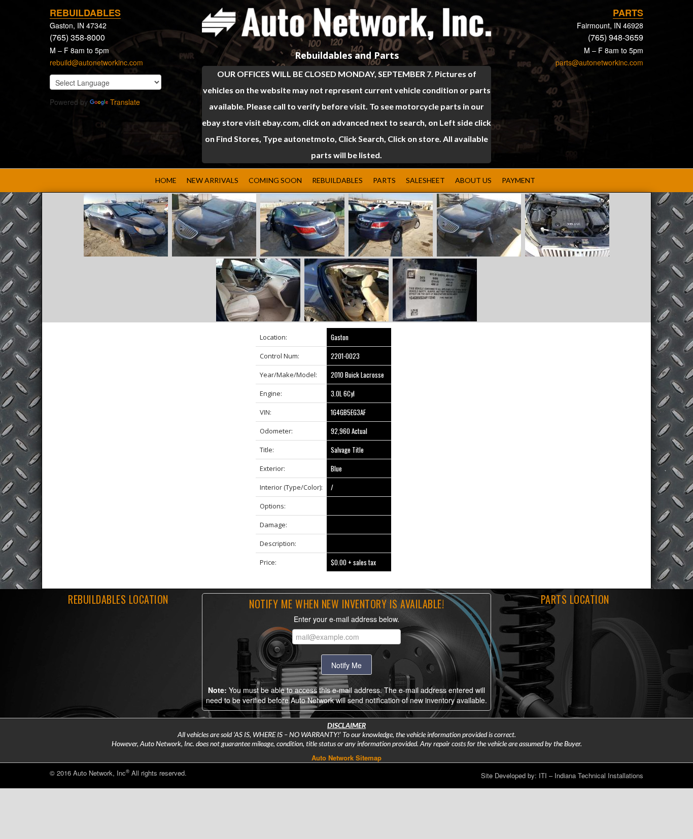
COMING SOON (275, 180)
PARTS (384, 180)
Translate (125, 102)
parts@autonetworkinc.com (599, 62)
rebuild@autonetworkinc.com (96, 62)
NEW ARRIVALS (212, 180)
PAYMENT (518, 180)
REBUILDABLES (337, 180)
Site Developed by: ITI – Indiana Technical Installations (562, 775)
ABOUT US (473, 180)
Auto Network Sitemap (346, 757)
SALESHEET (425, 180)
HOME (166, 180)
